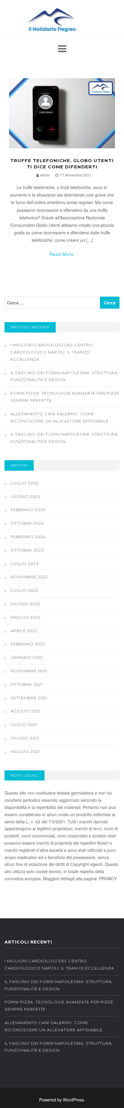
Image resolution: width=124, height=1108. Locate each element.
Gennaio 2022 (27, 657)
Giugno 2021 (25, 738)
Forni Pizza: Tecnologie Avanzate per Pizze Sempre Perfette (65, 397)
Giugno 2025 (25, 496)
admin (45, 174)
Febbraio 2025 (28, 509)
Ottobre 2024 (27, 523)
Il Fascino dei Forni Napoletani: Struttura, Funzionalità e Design (65, 376)
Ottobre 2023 (27, 550)
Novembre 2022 (29, 576)
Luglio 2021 (24, 724)
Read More (62, 254)
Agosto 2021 (26, 711)
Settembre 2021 (29, 697)
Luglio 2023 (25, 563)
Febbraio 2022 (28, 643)
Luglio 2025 (25, 483)
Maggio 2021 (25, 751)
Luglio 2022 (25, 590)
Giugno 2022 (25, 603)
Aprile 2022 (24, 630)
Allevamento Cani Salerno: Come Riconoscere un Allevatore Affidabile (60, 417)
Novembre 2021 (29, 670)
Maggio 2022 (26, 617)
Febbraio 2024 (28, 536)
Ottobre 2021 (27, 684)
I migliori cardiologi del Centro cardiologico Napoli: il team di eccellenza (52, 352)
